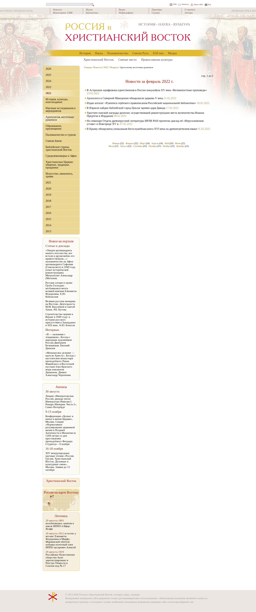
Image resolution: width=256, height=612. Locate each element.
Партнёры (157, 9)
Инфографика (126, 12)
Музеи (89, 9)
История (85, 53)
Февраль (114, 67)
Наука (99, 53)
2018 (48, 200)
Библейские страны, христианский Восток (59, 148)
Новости (57, 9)
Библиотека (92, 12)
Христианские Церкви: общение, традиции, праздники (59, 164)
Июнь (178, 143)
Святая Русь (140, 53)
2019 (48, 194)
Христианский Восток (99, 59)
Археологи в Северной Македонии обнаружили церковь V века (125, 98)
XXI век (158, 53)
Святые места (127, 59)
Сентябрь (137, 146)
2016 (48, 212)
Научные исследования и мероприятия (61, 109)
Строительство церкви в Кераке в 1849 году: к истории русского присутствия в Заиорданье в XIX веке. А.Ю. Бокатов (60, 320)
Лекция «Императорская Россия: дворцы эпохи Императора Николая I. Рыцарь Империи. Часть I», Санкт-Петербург (61, 402)
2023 (48, 87)
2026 (48, 68)
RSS (175, 4)
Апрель (154, 143)
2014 (48, 225)
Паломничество (117, 53)
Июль (111, 146)
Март (142, 143)
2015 (48, 219)
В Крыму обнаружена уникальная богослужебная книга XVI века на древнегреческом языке (142, 128)
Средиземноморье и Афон (61, 155)
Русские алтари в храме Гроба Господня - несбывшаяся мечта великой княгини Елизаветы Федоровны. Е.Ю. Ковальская (61, 289)
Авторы (189, 12)
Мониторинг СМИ (62, 12)
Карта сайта (198, 4)
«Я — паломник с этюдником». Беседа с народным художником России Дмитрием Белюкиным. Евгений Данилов (58, 341)
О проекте (190, 9)
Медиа (172, 53)
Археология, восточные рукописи (60, 118)
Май (167, 143)
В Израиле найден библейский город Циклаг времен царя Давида (126, 107)
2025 (48, 74)
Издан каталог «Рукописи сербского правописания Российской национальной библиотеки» (141, 103)
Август (123, 146)
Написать (185, 4)
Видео (122, 9)
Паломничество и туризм (61, 134)
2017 (48, 206)
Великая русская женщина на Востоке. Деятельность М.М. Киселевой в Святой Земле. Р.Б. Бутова (60, 305)
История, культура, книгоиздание (57, 100)
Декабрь (180, 146)
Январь (115, 143)
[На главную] (128, 32)
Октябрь (153, 146)
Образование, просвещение (54, 127)
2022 (48, 93)
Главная (88, 67)
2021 (48, 182)
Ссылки (156, 12)
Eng (209, 4)
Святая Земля (53, 140)
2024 (48, 80)
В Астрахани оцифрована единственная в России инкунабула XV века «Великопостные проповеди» (147, 90)
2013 (48, 231)
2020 (48, 188)
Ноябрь (166, 146)
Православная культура (156, 59)
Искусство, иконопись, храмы (59, 175)
